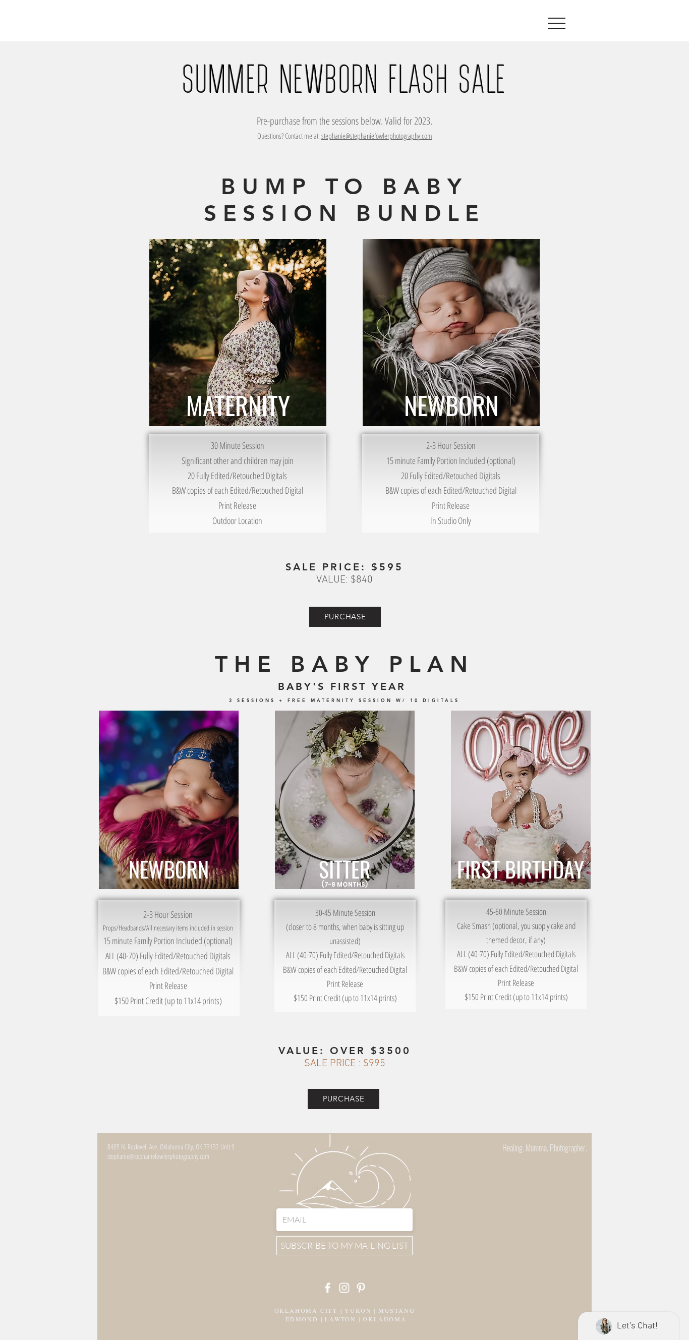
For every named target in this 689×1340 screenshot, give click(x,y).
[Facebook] (327, 1288)
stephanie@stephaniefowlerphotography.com (376, 136)
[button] (556, 23)
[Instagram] (344, 1288)
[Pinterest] (361, 1288)
